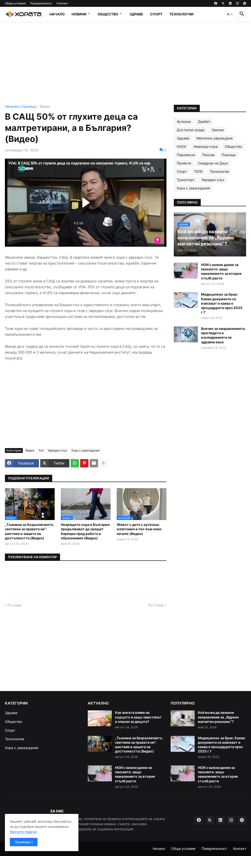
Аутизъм (184, 121)
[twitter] (223, 3)
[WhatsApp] (75, 463)
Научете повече (23, 832)
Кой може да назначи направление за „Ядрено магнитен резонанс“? (218, 716)
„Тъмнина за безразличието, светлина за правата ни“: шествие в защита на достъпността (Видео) (29, 531)
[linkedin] (230, 3)
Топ (41, 450)
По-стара (156, 605)
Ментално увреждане (214, 138)
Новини (79, 14)
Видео (45, 106)
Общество (108, 14)
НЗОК (181, 146)
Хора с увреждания (85, 450)
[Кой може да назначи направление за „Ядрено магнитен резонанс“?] (183, 718)
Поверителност (41, 3)
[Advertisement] (125, 63)
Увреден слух (57, 450)
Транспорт (185, 180)
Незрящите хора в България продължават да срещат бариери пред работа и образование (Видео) (85, 531)
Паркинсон (186, 155)
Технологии (181, 14)
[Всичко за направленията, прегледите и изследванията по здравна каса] (186, 334)
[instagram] (237, 3)
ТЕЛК (198, 171)
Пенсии (208, 155)
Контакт (62, 3)
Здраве (136, 14)
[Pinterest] (84, 463)
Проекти (184, 163)
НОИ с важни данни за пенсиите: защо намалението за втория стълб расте (221, 271)
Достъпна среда (190, 130)
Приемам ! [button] (24, 842)
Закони (218, 130)
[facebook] (215, 3)
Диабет (204, 121)
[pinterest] (244, 3)
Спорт (156, 14)
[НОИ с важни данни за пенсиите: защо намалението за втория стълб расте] (186, 270)
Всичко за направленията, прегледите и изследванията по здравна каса (223, 335)
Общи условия (15, 3)
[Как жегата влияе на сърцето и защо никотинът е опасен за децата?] (100, 718)
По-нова (14, 605)
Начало (57, 14)
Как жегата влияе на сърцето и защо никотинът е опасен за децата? (138, 716)
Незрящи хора (205, 146)
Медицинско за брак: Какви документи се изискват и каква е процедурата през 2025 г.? (221, 303)
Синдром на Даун (213, 163)
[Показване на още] (103, 463)
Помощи (229, 155)
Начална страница (20, 106)
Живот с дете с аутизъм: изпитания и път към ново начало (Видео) (139, 528)
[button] (230, 14)
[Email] (94, 463)
